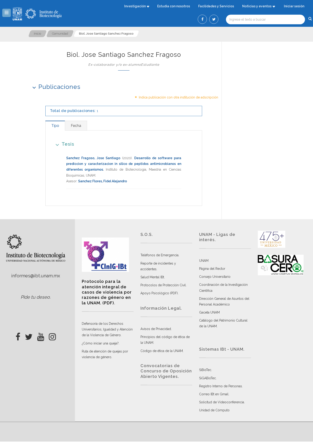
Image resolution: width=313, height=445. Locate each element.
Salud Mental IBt (152, 277)
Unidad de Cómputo (214, 410)
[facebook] (18, 335)
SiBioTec (205, 370)
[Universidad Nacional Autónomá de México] (18, 14)
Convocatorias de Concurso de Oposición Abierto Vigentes (166, 371)
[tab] (55, 126)
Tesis (68, 144)
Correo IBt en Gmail (213, 394)
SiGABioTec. (208, 378)
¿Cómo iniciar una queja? (100, 343)
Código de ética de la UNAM (161, 351)
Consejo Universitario (215, 276)
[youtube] (40, 335)
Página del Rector (212, 268)
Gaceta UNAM (209, 312)
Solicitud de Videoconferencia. (222, 402)
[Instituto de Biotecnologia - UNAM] (43, 14)
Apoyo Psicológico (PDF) (159, 293)
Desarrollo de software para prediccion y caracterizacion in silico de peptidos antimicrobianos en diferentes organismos (123, 163)
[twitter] (29, 335)
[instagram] (52, 335)
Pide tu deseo (35, 297)
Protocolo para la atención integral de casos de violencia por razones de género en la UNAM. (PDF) (107, 292)
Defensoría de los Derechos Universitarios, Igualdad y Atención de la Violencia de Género (107, 329)
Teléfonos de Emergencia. (159, 255)
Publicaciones (59, 86)
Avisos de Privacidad (155, 329)
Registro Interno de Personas (220, 386)
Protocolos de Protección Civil (163, 285)
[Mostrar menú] (6, 13)
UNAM (204, 260)
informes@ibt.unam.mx (35, 275)
